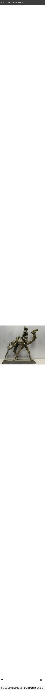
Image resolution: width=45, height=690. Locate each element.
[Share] (38, 2)
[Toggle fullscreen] (33, 2)
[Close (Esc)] (42, 2)
